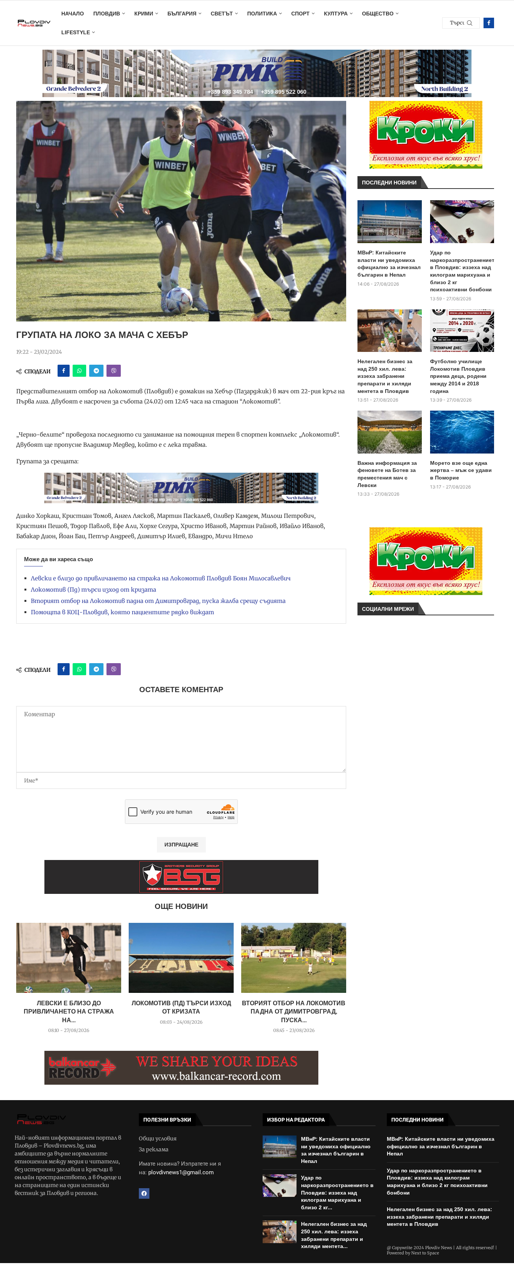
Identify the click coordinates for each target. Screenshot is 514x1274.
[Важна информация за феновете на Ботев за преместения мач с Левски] (389, 432)
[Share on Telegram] (96, 371)
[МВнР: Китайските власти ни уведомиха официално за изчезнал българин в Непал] (389, 221)
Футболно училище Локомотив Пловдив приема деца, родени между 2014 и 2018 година (458, 376)
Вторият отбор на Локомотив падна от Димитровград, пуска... (293, 1011)
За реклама (154, 1149)
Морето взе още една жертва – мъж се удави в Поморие (461, 470)
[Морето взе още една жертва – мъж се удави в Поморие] (462, 432)
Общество (378, 14)
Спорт (300, 14)
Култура (336, 14)
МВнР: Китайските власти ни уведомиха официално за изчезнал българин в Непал (389, 264)
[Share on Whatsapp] (79, 371)
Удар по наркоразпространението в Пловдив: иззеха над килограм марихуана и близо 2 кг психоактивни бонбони (462, 271)
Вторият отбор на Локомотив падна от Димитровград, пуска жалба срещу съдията (158, 600)
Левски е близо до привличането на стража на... (69, 1011)
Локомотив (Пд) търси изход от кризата (93, 589)
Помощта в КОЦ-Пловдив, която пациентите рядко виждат (122, 612)
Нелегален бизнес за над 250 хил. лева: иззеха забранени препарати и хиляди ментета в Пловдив (384, 376)
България (181, 14)
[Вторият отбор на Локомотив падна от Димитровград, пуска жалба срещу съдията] (293, 958)
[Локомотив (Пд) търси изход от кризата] (181, 958)
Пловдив (106, 14)
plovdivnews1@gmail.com (181, 1172)
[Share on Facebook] (64, 371)
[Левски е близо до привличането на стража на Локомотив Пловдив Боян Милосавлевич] (68, 958)
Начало (72, 14)
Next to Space (425, 1253)
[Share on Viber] (113, 371)
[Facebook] (489, 23)
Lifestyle (75, 32)
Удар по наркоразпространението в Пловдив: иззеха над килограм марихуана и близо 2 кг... (337, 1192)
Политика (262, 14)
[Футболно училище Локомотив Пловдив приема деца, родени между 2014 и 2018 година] (462, 330)
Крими (143, 14)
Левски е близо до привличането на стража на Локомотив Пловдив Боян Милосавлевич (161, 578)
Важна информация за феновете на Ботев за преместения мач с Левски (387, 474)
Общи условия (157, 1138)
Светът (222, 14)
